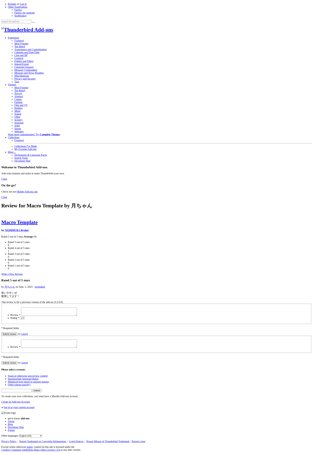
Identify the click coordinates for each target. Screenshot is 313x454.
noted (29, 447)
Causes (18, 99)
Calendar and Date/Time (26, 52)
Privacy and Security (25, 78)
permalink (40, 286)
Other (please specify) (19, 384)
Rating (14, 318)
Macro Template (19, 222)
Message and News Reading (29, 73)
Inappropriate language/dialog (23, 378)
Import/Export (21, 64)
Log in (23, 4)
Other (17, 116)
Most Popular (21, 43)
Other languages (9, 435)
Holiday (18, 108)
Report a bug (138, 441)
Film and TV (21, 105)
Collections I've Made (25, 146)
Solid (17, 125)
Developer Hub (22, 160)
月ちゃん (10, 286)
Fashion (18, 102)
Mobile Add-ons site (27, 191)
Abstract (18, 96)
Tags (16, 81)
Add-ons (43, 30)
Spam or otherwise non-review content (28, 376)
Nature (17, 114)
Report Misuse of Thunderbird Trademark (108, 441)
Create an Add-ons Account (15, 401)
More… (12, 152)
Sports (17, 128)
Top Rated (19, 46)
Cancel (24, 333)
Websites (18, 131)
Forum (11, 430)
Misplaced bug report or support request (28, 381)
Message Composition (25, 70)
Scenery (18, 119)
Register (12, 4)
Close (4, 179)
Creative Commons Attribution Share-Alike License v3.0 (30, 449)
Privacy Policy (9, 441)
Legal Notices (76, 441)
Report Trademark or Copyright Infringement (43, 441)
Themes (12, 84)
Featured (19, 40)
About (11, 421)
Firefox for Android (24, 12)
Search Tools (21, 158)
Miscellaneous (21, 75)
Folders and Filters (23, 61)
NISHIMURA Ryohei (17, 230)
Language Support (23, 67)
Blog (10, 424)
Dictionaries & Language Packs (30, 155)
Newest (18, 93)
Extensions (13, 37)
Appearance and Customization (30, 49)
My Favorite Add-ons (25, 149)
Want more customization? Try (34, 134)
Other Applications (17, 7)
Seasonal (18, 122)
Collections (13, 137)
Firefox (18, 9)
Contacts (18, 58)
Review (15, 315)
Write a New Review (12, 274)
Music (17, 111)
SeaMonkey (20, 15)
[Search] (33, 22)
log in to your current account (19, 407)
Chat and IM (20, 55)
